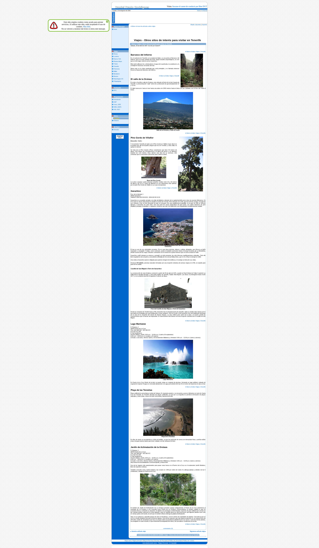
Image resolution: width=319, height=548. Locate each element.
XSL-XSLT (117, 109)
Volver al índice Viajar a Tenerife (195, 51)
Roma (116, 54)
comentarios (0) (168, 528)
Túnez (116, 64)
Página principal (137, 540)
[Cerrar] (107, 21)
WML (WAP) (117, 107)
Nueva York (117, 59)
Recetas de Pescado (160, 540)
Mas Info (86, 27)
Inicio (198, 10)
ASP (115, 102)
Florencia (117, 69)
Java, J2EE (117, 104)
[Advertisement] (164, 10)
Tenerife (116, 66)
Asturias (116, 129)
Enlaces (116, 120)
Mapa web (128, 540)
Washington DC (118, 79)
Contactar (204, 10)
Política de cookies (188, 540)
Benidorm (117, 74)
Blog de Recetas (148, 540)
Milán (115, 71)
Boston (116, 76)
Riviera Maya (118, 61)
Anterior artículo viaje (138, 531)
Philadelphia (117, 81)
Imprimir (204, 24)
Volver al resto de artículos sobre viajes (143, 26)
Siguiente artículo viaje (197, 531)
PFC (115, 90)
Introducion (117, 99)
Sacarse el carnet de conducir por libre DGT (189, 6)
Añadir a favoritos (195, 24)
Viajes (117, 118)
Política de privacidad (175, 540)
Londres (116, 56)
